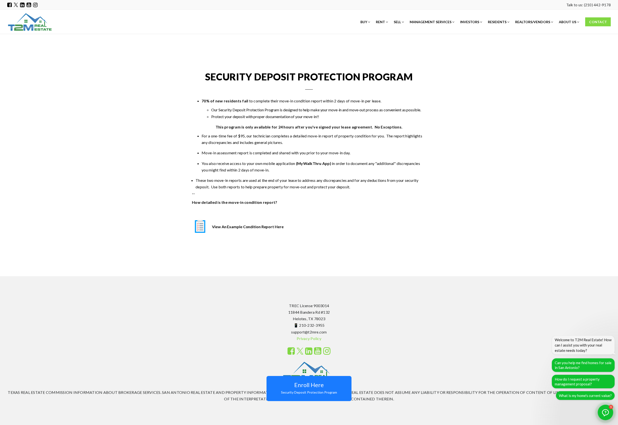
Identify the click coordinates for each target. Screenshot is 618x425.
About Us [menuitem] (568, 22)
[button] (605, 412)
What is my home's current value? (585, 395)
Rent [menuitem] (381, 22)
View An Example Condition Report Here (247, 226)
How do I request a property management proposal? (577, 381)
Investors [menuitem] (470, 22)
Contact (598, 22)
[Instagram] (35, 4)
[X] (16, 4)
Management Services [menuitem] (431, 22)
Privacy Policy (309, 338)
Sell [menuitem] (398, 22)
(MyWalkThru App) (313, 163)
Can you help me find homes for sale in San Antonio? (583, 365)
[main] (309, 138)
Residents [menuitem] (497, 22)
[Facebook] (9, 4)
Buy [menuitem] (364, 22)
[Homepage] (29, 22)
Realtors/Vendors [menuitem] (533, 22)
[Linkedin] (22, 4)
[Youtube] (29, 4)
